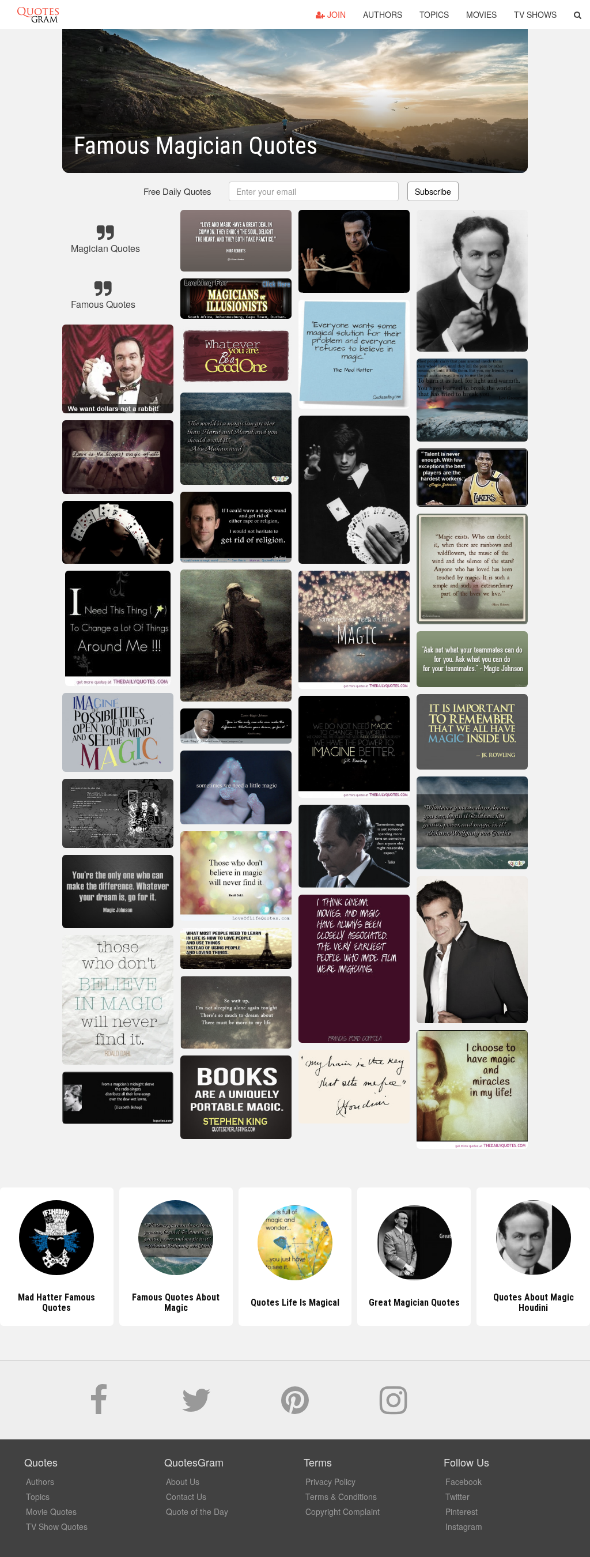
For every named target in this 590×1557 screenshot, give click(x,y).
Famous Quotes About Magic (176, 1302)
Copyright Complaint (342, 1511)
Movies (481, 14)
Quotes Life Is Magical (295, 1302)
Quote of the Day (197, 1511)
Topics (434, 14)
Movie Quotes (51, 1511)
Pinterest (461, 1511)
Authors (382, 14)
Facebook (463, 1481)
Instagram (463, 1526)
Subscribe (433, 191)
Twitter (457, 1496)
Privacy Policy (330, 1481)
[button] (577, 14)
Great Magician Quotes (414, 1302)
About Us (182, 1481)
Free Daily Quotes (177, 191)
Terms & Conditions (341, 1496)
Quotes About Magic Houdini (533, 1302)
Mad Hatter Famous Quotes (56, 1302)
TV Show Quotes (57, 1526)
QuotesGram (38, 14)
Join (335, 14)
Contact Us (186, 1496)
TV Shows (535, 14)
